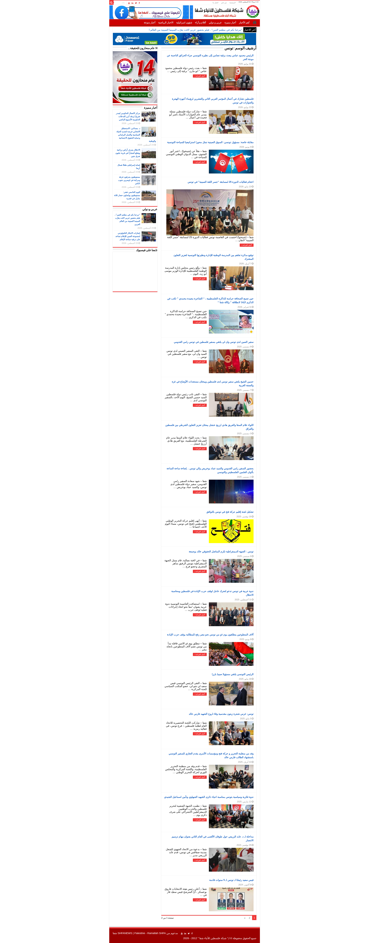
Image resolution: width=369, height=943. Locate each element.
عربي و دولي (215, 22)
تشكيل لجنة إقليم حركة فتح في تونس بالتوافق (230, 512)
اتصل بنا (215, 3)
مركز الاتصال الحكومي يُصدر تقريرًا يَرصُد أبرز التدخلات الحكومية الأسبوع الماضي (128, 116)
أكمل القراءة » (200, 76)
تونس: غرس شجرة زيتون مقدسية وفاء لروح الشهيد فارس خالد (221, 714)
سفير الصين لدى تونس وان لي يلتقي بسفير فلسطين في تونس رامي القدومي (214, 342)
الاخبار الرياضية (165, 22)
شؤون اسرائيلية (184, 22)
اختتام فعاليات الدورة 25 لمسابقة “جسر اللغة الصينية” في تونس (221, 182)
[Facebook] (139, 3)
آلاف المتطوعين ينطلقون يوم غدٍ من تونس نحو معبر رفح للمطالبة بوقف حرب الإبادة (210, 634)
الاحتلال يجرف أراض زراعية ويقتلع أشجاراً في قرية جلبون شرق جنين (127, 153)
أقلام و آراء (200, 22)
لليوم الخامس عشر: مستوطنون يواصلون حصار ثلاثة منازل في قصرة (127, 195)
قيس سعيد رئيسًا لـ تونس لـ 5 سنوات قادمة (231, 880)
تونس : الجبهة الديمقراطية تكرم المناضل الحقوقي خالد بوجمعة (221, 551)
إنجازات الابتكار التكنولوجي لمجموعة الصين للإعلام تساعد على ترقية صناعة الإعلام (127, 236)
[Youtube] (129, 3)
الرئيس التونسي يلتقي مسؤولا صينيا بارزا (233, 674)
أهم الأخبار (244, 22)
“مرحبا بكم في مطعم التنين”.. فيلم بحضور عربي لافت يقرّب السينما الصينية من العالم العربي (192, 29)
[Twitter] (136, 3)
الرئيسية (232, 3)
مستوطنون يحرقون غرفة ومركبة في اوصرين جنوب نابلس (129, 180)
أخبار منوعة (149, 22)
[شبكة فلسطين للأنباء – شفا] (226, 10)
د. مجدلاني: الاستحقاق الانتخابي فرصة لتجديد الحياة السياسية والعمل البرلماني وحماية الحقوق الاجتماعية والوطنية (136, 134)
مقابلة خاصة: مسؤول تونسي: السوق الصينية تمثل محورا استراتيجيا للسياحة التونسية (210, 142)
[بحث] (111, 2)
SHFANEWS (125, 933)
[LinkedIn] (132, 3)
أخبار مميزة (230, 22)
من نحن (224, 3)
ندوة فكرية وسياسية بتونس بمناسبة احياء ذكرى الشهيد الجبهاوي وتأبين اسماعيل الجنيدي (209, 797)
